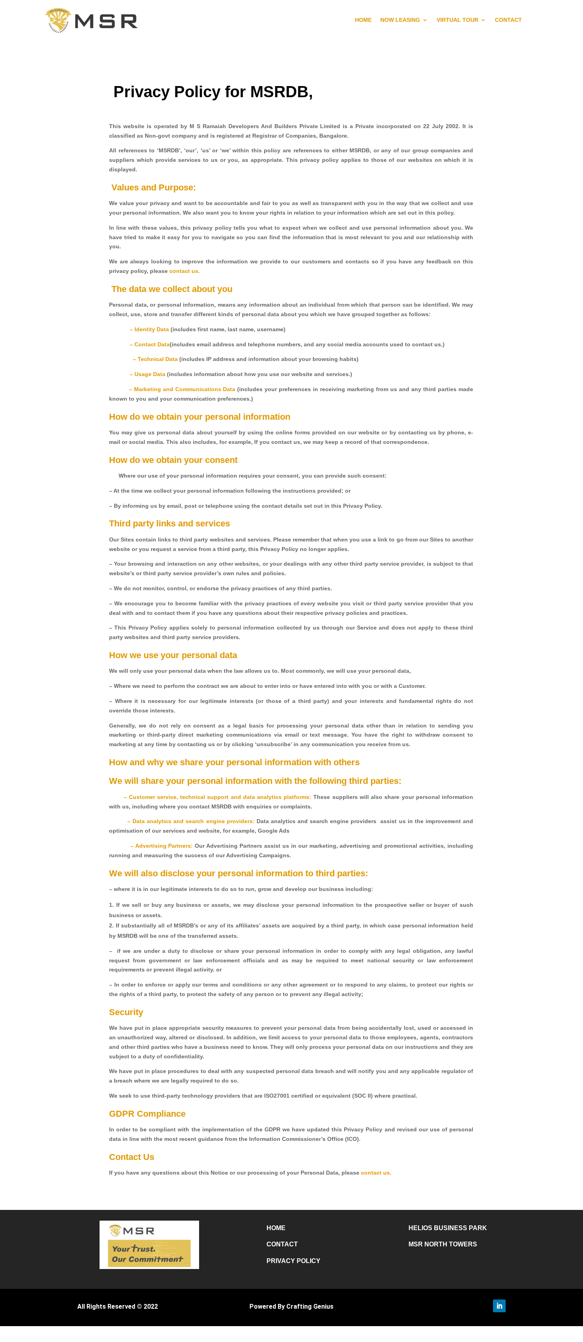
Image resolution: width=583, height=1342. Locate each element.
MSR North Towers (442, 1244)
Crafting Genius (310, 1306)
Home (276, 1228)
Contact (282, 1244)
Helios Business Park (447, 1228)
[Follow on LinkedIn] (499, 1306)
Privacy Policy (293, 1261)
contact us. (184, 271)
